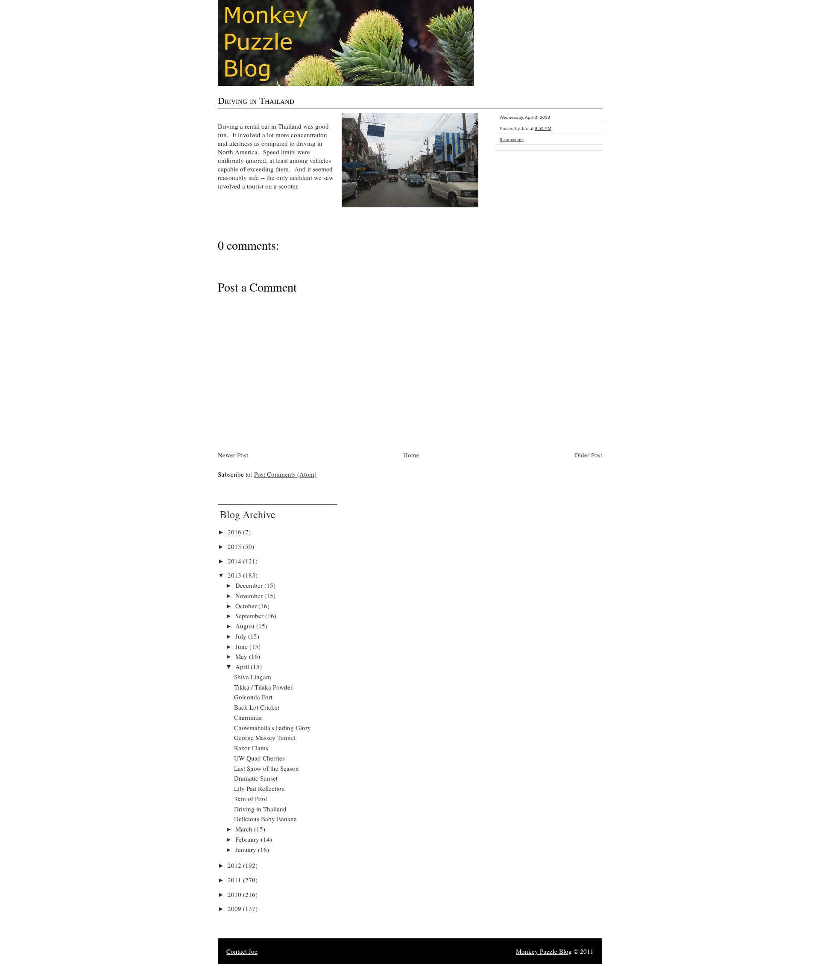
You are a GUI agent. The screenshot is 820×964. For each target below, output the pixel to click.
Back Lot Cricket (256, 707)
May (242, 656)
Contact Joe (242, 951)
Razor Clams (251, 747)
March (244, 829)
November (249, 595)
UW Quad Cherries (259, 758)
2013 (235, 575)
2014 (235, 561)
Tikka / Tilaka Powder (263, 687)
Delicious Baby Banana (265, 818)
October (246, 605)
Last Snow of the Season (266, 768)
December (249, 585)
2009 (235, 908)
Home (411, 455)
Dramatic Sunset (256, 778)
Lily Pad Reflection (259, 788)
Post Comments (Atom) (285, 474)
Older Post (588, 455)
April (243, 666)
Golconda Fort (253, 697)
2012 (235, 865)
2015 (235, 546)
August (245, 626)
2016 (235, 532)
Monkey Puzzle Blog (544, 951)
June (242, 646)
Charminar (248, 717)
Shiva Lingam (252, 676)
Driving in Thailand (256, 100)
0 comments (512, 139)
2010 (235, 894)
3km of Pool (250, 798)
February (248, 839)
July (241, 636)
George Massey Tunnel (265, 737)
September (250, 615)
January (246, 849)
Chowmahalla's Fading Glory (272, 727)
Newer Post (233, 455)
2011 (235, 880)
